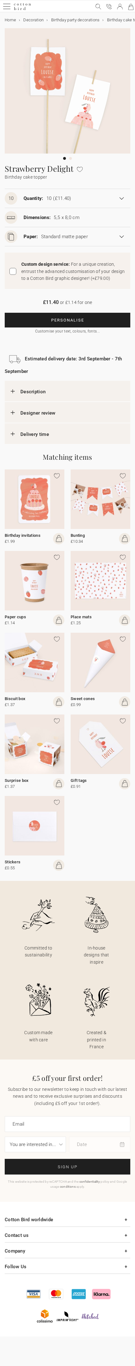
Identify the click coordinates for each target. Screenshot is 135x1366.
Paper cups (15, 617)
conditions (68, 1186)
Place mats (81, 617)
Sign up (68, 1167)
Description (33, 392)
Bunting (78, 535)
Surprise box (17, 780)
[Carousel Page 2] (70, 158)
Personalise (67, 320)
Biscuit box (15, 698)
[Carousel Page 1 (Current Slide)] (64, 158)
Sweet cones (83, 698)
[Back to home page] (22, 9)
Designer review (38, 413)
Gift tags (79, 780)
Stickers (12, 862)
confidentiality (89, 1181)
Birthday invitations (22, 535)
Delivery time (34, 434)
